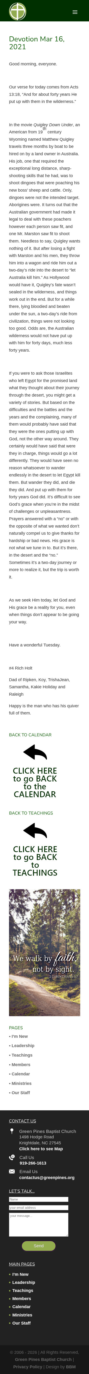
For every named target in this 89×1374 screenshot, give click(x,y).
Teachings (22, 1290)
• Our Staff (19, 1092)
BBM (71, 1366)
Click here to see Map (41, 1148)
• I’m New (18, 1036)
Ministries (22, 1315)
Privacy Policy (27, 1366)
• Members (19, 1064)
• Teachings (21, 1055)
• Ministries (20, 1083)
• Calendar (19, 1074)
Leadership (23, 1282)
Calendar (21, 1306)
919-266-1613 (33, 1163)
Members (21, 1298)
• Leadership (21, 1045)
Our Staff (21, 1323)
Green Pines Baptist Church (43, 1359)
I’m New (20, 1274)
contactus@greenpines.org (47, 1177)
